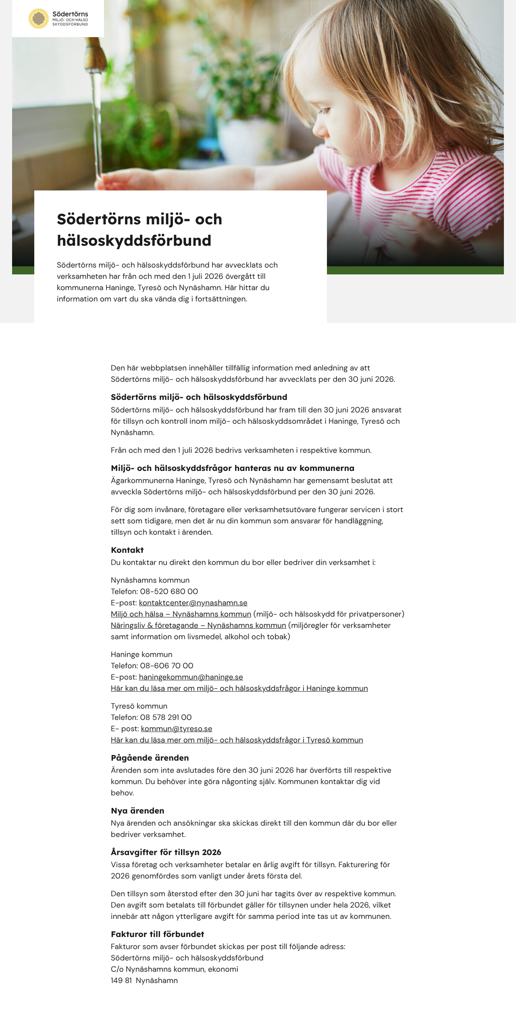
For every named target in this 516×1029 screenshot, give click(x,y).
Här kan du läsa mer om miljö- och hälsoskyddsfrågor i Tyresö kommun (237, 740)
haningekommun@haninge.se (191, 677)
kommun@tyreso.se (176, 729)
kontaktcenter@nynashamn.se (193, 603)
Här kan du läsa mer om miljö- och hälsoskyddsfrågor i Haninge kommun (239, 688)
